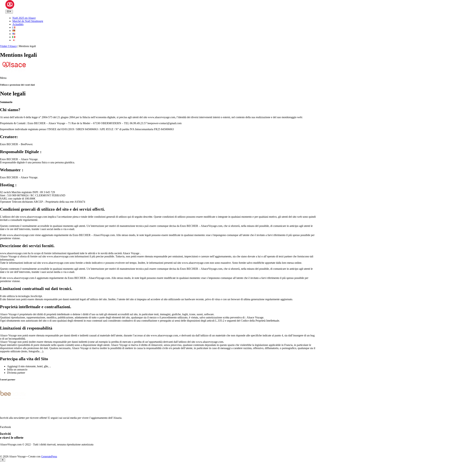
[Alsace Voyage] (9, 8)
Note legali (6, 450)
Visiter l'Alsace (8, 46)
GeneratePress (49, 456)
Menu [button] (3, 77)
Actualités (17, 24)
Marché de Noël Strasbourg (27, 21)
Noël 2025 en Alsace (24, 17)
